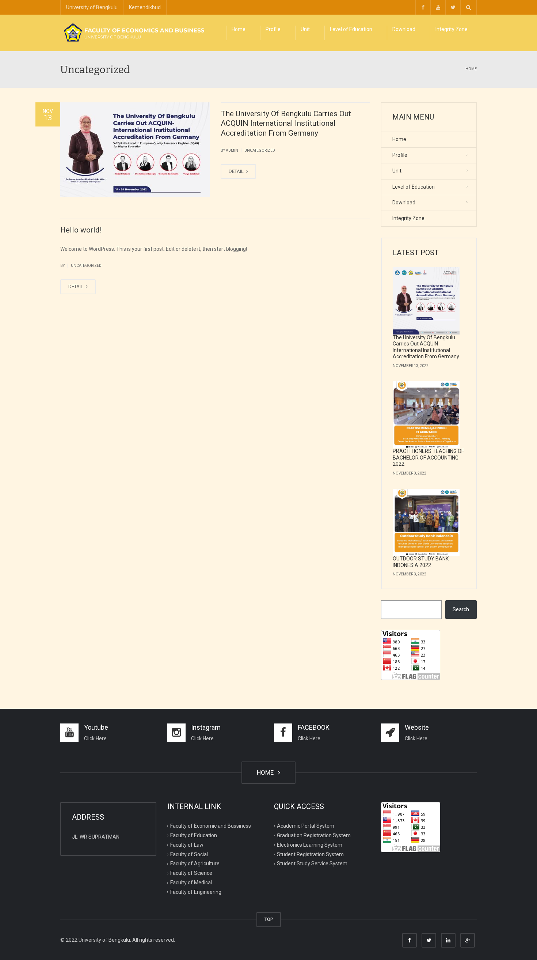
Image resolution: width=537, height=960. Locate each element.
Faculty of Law (186, 844)
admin (232, 150)
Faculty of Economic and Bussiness (210, 826)
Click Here (95, 738)
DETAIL (237, 171)
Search (461, 609)
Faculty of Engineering (195, 892)
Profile (273, 29)
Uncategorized (259, 150)
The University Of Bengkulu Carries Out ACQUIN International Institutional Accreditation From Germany (286, 123)
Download (403, 29)
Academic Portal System (305, 826)
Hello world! (81, 230)
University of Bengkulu (92, 7)
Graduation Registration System (314, 835)
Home (238, 29)
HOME (267, 772)
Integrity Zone (451, 29)
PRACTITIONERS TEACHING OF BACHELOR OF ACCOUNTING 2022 (428, 457)
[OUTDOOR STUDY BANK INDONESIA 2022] (426, 522)
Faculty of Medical (191, 882)
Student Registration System (310, 854)
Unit (305, 29)
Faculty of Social (189, 854)
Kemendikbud (145, 7)
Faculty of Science (191, 873)
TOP (268, 919)
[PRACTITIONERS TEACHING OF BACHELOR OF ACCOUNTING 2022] (426, 415)
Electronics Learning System (309, 844)
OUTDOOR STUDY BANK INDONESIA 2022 (421, 562)
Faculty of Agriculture (195, 863)
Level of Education (351, 29)
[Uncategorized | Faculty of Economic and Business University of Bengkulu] (133, 33)
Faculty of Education (193, 835)
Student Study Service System (312, 863)
